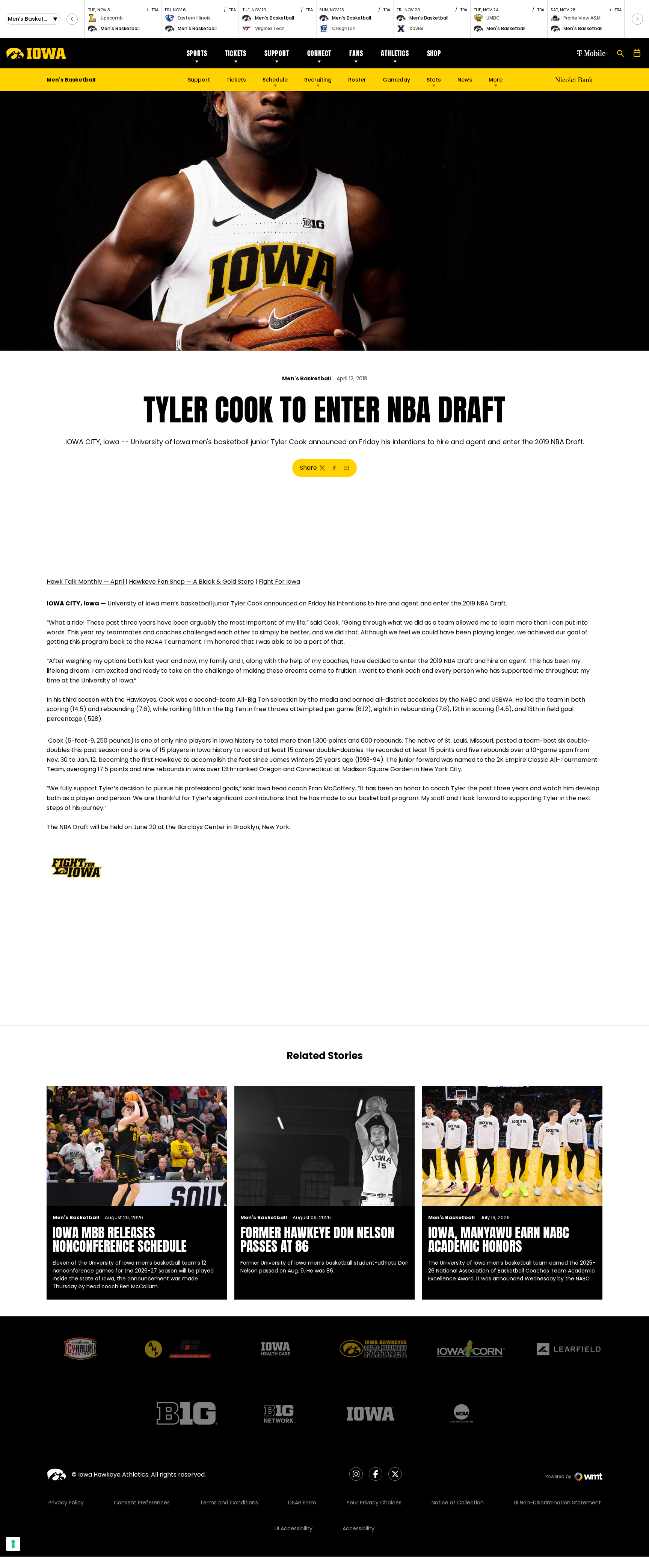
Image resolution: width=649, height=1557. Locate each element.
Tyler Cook (247, 603)
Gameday (396, 79)
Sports (197, 53)
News (464, 79)
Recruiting (318, 79)
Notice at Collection (458, 1502)
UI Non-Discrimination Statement (557, 1502)
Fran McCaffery (331, 788)
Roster (357, 79)
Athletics (395, 53)
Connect (319, 53)
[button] (72, 19)
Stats (434, 79)
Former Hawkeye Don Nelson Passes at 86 (317, 1239)
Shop (434, 53)
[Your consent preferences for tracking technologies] (13, 1544)
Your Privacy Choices (373, 1502)
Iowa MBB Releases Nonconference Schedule (120, 1239)
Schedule (275, 79)
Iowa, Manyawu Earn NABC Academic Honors (498, 1239)
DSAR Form (302, 1502)
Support (276, 53)
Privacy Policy (66, 1502)
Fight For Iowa (279, 581)
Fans (356, 53)
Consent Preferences (142, 1502)
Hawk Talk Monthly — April (86, 581)
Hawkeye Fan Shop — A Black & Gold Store (191, 581)
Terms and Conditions (229, 1502)
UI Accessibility (293, 1528)
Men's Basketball (306, 378)
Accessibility (358, 1528)
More (496, 79)
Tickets (235, 53)
